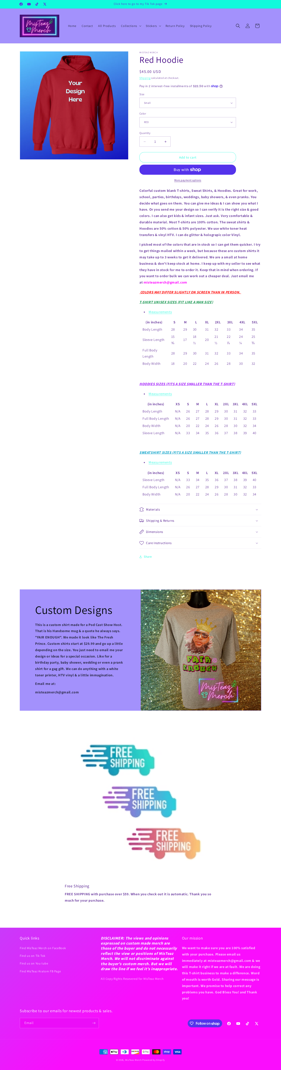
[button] (130, 25)
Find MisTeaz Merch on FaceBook (43, 948)
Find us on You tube (34, 963)
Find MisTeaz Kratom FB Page (40, 971)
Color (142, 113)
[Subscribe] (94, 1023)
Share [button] (148, 557)
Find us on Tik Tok (32, 956)
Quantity (144, 133)
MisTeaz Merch (133, 1059)
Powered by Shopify (153, 1059)
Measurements (160, 312)
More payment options (187, 180)
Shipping (145, 77)
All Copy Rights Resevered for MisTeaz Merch (132, 979)
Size (141, 94)
